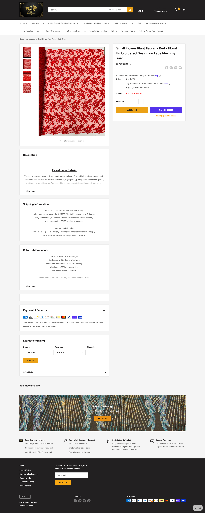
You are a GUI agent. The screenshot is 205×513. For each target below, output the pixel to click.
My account (159, 11)
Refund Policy (28, 372)
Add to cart (132, 110)
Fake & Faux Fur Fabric (29, 31)
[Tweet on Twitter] (175, 67)
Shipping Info (25, 478)
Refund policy (25, 486)
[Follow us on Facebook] (75, 500)
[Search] (130, 9)
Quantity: (120, 101)
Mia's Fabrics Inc (123, 64)
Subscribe (63, 482)
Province (59, 347)
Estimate (30, 360)
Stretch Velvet (73, 31)
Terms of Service (26, 482)
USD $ (23, 496)
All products (30, 39)
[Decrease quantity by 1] (128, 101)
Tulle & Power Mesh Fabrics (151, 31)
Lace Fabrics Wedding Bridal (95, 23)
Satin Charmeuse (53, 31)
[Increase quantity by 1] (141, 101)
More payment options (166, 115)
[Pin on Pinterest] (171, 67)
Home (22, 23)
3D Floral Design (120, 23)
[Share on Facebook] (166, 67)
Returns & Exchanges (28, 474)
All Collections (37, 23)
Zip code (91, 347)
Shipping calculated (134, 87)
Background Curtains (154, 23)
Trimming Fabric (128, 31)
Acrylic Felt (136, 23)
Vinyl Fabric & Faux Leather (95, 31)
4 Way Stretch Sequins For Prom (62, 23)
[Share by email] (180, 67)
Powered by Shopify (27, 505)
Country (26, 347)
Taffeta (114, 31)
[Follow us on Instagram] (84, 500)
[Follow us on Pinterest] (89, 500)
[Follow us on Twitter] (80, 500)
